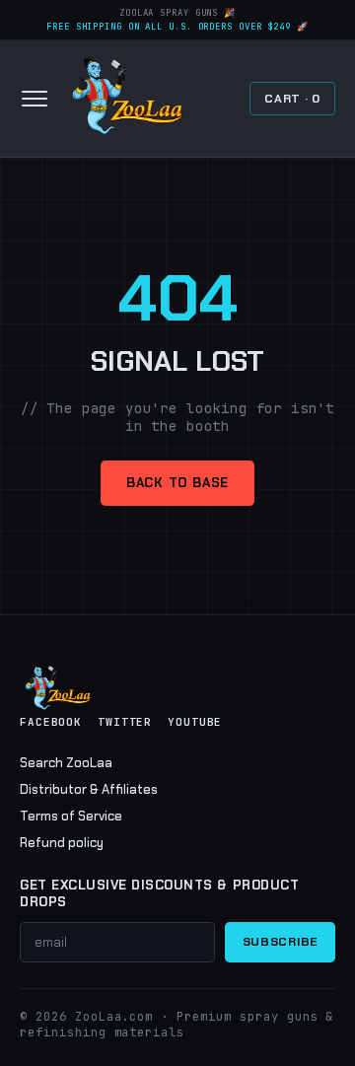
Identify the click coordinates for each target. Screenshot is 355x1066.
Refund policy (62, 842)
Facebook (51, 722)
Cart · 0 (292, 99)
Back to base (177, 482)
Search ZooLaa (66, 762)
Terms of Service (71, 816)
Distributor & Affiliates (89, 789)
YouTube (195, 722)
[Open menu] (34, 98)
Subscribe (280, 942)
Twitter (125, 722)
